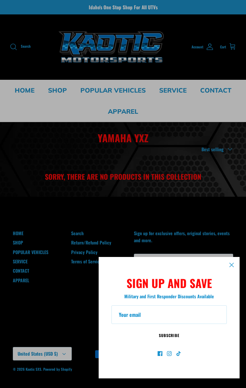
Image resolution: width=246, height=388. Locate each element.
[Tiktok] (178, 353)
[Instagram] (169, 353)
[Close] (232, 265)
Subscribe (169, 335)
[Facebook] (160, 353)
